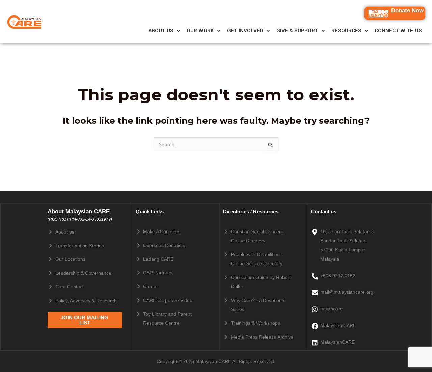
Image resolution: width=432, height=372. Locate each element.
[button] (164, 30)
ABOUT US (160, 30)
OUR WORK (200, 30)
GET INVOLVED (245, 30)
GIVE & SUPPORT (297, 30)
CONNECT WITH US (398, 30)
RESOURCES (346, 30)
